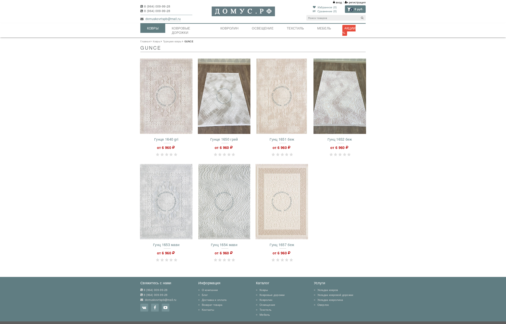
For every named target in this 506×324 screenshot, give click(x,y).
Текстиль (295, 28)
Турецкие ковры (172, 41)
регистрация (357, 2)
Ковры (153, 28)
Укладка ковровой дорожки (335, 295)
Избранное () (327, 7)
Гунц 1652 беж (340, 139)
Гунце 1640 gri (166, 139)
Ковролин (229, 28)
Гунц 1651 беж (282, 139)
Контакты (208, 310)
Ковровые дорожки (181, 30)
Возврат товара (212, 305)
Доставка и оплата (214, 300)
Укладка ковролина (330, 300)
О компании (210, 290)
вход (338, 2)
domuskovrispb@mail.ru (162, 18)
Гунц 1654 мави (224, 244)
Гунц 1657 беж (282, 244)
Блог (205, 295)
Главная (145, 41)
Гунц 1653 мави (166, 244)
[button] (355, 9)
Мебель (324, 28)
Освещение (263, 28)
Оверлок (323, 305)
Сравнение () (326, 11)
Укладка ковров (327, 290)
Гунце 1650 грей (224, 139)
